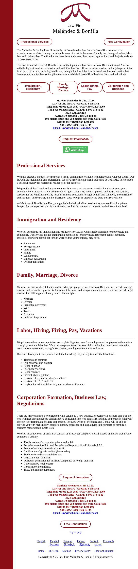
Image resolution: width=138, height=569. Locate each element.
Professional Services (35, 41)
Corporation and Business (118, 87)
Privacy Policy (83, 550)
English (41, 541)
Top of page (75, 532)
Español (54, 541)
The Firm (53, 550)
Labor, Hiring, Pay (89, 87)
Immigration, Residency (33, 87)
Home (41, 550)
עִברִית (98, 544)
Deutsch (94, 541)
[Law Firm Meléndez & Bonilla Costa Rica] (75, 33)
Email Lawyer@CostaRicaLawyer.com (75, 127)
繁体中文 (84, 544)
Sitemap (66, 550)
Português (108, 541)
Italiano (81, 541)
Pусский (54, 544)
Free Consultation (119, 41)
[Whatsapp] (75, 152)
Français (67, 541)
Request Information (76, 477)
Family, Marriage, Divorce (63, 87)
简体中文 (69, 544)
